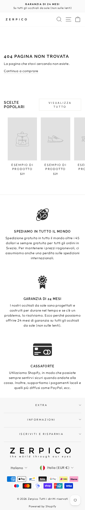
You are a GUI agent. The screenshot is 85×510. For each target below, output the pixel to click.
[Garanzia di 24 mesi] (42, 282)
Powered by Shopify (42, 506)
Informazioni (41, 419)
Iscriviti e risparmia (41, 434)
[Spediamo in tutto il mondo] (42, 215)
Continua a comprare (21, 71)
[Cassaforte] (42, 349)
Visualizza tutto (60, 104)
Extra (41, 405)
